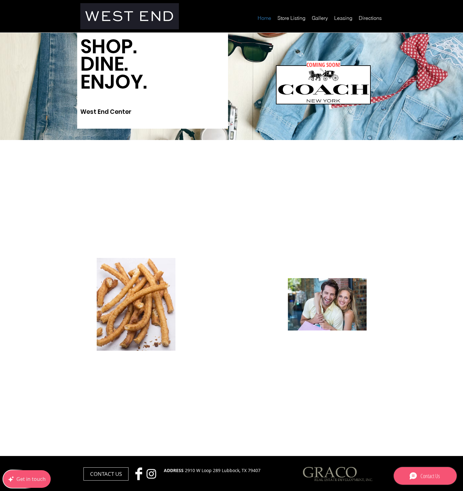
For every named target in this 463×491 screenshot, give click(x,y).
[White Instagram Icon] (151, 473)
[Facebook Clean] (138, 473)
